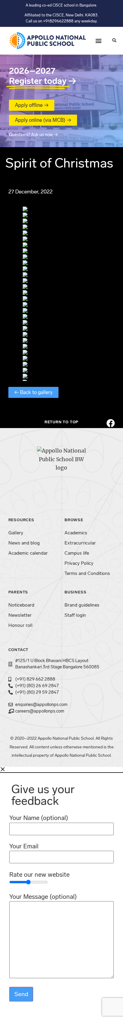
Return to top (61, 422)
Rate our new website (39, 874)
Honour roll (20, 625)
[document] (61, 893)
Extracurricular (80, 543)
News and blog (24, 543)
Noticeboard (21, 605)
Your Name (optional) (38, 818)
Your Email (24, 846)
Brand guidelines (81, 605)
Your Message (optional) (43, 896)
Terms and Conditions (87, 573)
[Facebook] (111, 423)
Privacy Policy (78, 563)
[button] (99, 41)
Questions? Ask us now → (33, 134)
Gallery (15, 533)
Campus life (76, 553)
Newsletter (20, 615)
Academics (75, 533)
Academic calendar (28, 553)
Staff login (75, 615)
